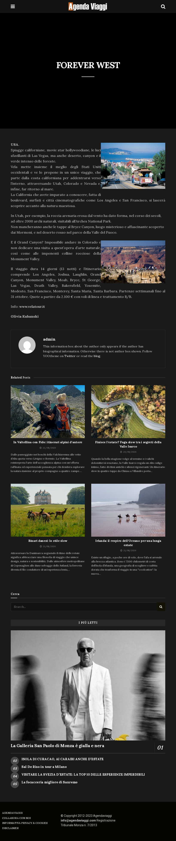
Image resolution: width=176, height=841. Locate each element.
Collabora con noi (16, 818)
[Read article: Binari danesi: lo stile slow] (48, 510)
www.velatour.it (32, 306)
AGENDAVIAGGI (12, 812)
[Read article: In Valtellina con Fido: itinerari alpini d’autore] (48, 411)
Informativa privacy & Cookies (25, 822)
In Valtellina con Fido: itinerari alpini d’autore (47, 442)
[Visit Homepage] (88, 6)
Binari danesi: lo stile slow (47, 541)
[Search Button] (163, 6)
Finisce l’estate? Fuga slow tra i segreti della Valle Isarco (128, 444)
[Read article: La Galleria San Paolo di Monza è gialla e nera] (88, 685)
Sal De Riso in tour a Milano (44, 767)
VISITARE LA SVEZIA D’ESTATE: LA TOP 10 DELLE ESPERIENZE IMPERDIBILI (83, 774)
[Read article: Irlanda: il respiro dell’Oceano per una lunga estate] (128, 510)
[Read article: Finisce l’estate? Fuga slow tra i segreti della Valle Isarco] (128, 411)
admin (49, 339)
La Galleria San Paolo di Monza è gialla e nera (57, 745)
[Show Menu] (13, 6)
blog (97, 356)
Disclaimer (10, 828)
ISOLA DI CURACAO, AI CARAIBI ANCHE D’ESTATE (62, 759)
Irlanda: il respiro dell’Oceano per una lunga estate (128, 543)
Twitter (70, 356)
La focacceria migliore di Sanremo (49, 782)
